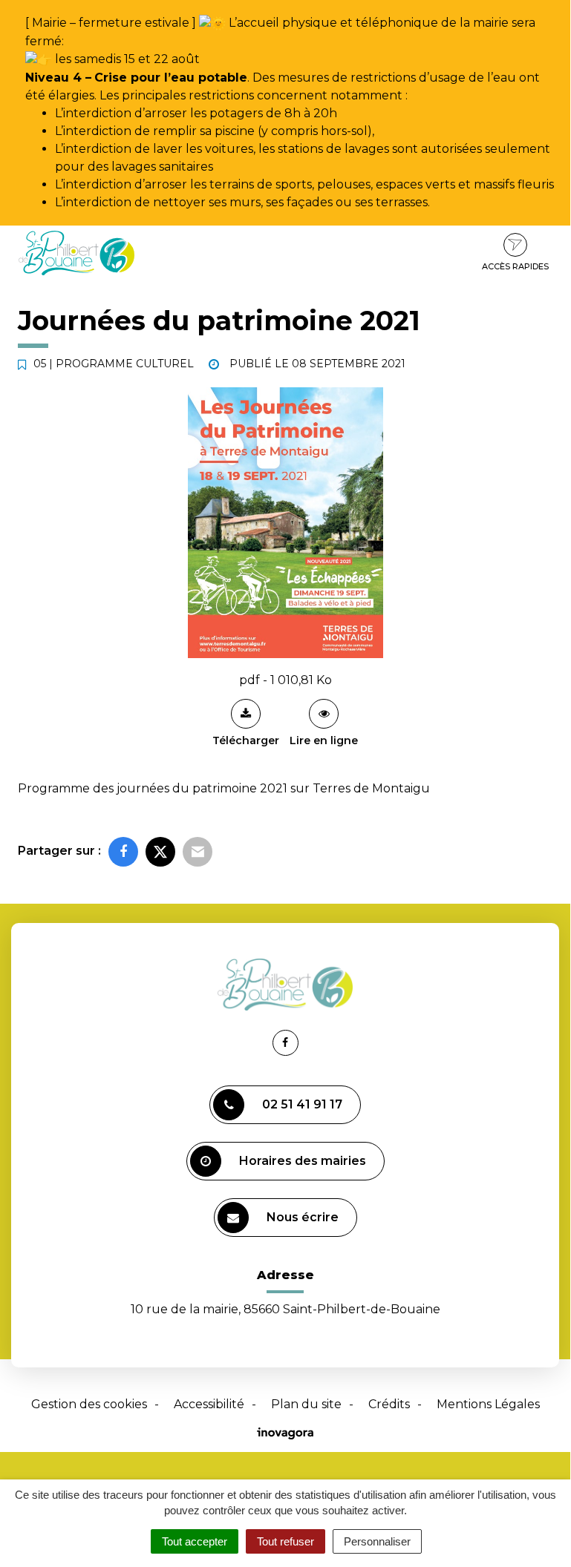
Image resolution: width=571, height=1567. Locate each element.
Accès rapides (515, 266)
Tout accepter (194, 1541)
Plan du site (306, 1404)
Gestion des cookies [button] (89, 1404)
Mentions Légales (488, 1404)
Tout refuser (285, 1541)
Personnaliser (377, 1541)
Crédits (389, 1404)
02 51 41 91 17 (302, 1104)
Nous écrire (303, 1217)
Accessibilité (209, 1404)
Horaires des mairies (302, 1161)
